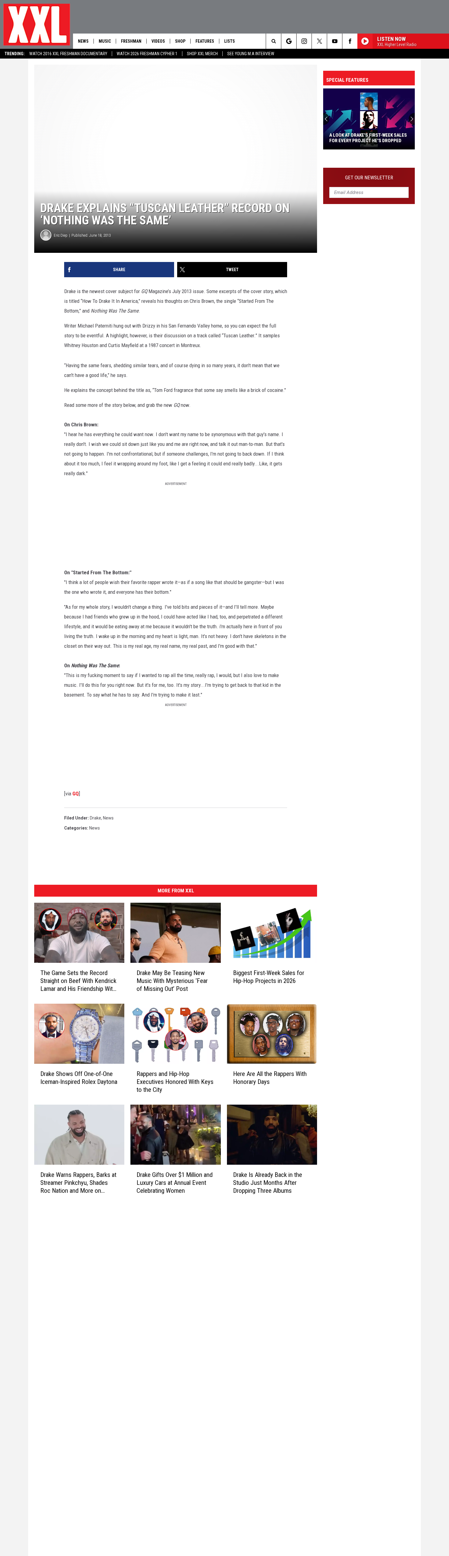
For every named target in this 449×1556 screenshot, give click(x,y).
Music (105, 41)
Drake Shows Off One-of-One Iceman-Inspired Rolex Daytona (78, 1077)
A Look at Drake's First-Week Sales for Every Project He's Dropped (368, 137)
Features (204, 41)
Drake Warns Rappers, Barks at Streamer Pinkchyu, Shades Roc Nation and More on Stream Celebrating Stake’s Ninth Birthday (78, 1183)
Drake (95, 818)
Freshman (131, 41)
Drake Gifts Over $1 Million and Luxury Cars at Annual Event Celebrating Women (175, 1182)
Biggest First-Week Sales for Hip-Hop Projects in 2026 (268, 976)
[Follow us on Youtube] (334, 41)
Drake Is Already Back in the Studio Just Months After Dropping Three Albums (267, 1182)
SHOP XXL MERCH (202, 53)
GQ (75, 794)
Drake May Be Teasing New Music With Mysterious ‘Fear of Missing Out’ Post (172, 980)
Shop (180, 41)
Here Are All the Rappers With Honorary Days (270, 1077)
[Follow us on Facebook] (349, 41)
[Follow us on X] (319, 41)
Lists (229, 41)
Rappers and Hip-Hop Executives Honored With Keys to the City (175, 1081)
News (83, 41)
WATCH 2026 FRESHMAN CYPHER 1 (147, 53)
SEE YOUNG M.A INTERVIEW (250, 53)
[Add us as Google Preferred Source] (288, 41)
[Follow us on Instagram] (304, 41)
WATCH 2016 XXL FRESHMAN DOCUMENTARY (68, 53)
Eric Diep (61, 235)
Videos (158, 41)
